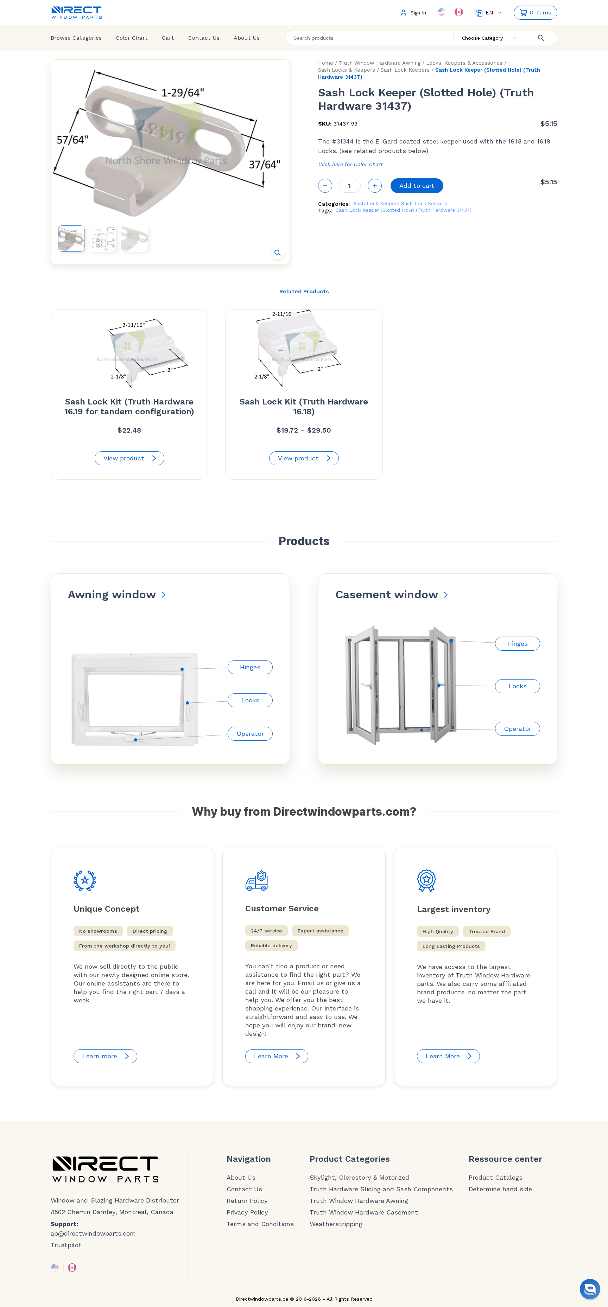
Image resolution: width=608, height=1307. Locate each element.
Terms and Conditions (260, 1224)
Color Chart (132, 37)
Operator (250, 733)
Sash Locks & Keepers (346, 70)
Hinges (250, 667)
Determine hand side (500, 1189)
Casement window (386, 594)
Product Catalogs (495, 1177)
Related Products (304, 291)
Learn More (271, 1056)
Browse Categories (76, 37)
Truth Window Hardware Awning (379, 63)
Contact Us (204, 37)
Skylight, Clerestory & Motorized (359, 1177)
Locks (250, 700)
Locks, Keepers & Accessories (464, 63)
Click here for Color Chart (350, 164)
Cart (168, 37)
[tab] (304, 291)
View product (123, 458)
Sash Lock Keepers (405, 70)
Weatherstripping (336, 1224)
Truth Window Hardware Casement (364, 1212)
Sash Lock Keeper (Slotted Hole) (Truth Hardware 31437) (403, 210)
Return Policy (247, 1201)
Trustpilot (66, 1245)
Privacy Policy (247, 1212)
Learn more (99, 1056)
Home (325, 63)
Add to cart (417, 185)
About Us (247, 37)
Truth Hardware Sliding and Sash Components (381, 1189)
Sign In (418, 12)
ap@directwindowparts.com (93, 1233)
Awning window (112, 594)
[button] (277, 253)
